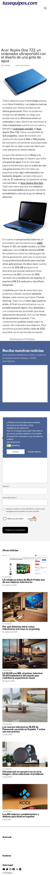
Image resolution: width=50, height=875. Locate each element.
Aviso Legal (7, 865)
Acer (39, 128)
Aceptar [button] (16, 452)
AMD (39, 243)
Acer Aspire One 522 (31, 183)
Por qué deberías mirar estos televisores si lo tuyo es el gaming (21, 627)
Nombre (6, 486)
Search (45, 8)
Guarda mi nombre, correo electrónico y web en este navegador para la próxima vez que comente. (25, 510)
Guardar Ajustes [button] (34, 452)
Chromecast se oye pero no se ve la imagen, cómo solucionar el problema (22, 773)
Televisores (7, 577)
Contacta (6, 856)
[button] (9, 445)
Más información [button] (13, 442)
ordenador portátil (23, 128)
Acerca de (7, 837)
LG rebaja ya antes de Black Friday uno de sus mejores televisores (23, 581)
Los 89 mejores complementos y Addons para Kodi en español (20, 815)
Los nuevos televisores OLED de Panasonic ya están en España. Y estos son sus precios (23, 729)
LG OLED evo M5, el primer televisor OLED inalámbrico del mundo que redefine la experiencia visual (22, 675)
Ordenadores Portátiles (22, 339)
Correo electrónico (9, 498)
